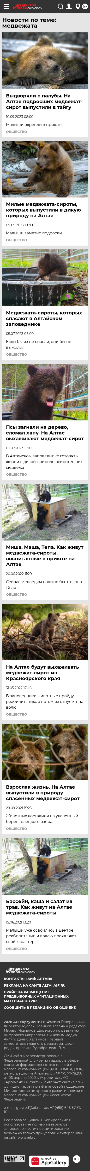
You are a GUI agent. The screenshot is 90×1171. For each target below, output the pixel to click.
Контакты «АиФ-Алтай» (28, 979)
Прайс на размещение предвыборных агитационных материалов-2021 (36, 996)
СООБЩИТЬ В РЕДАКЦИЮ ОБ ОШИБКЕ (40, 1007)
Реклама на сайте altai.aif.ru (35, 985)
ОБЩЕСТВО (16, 131)
